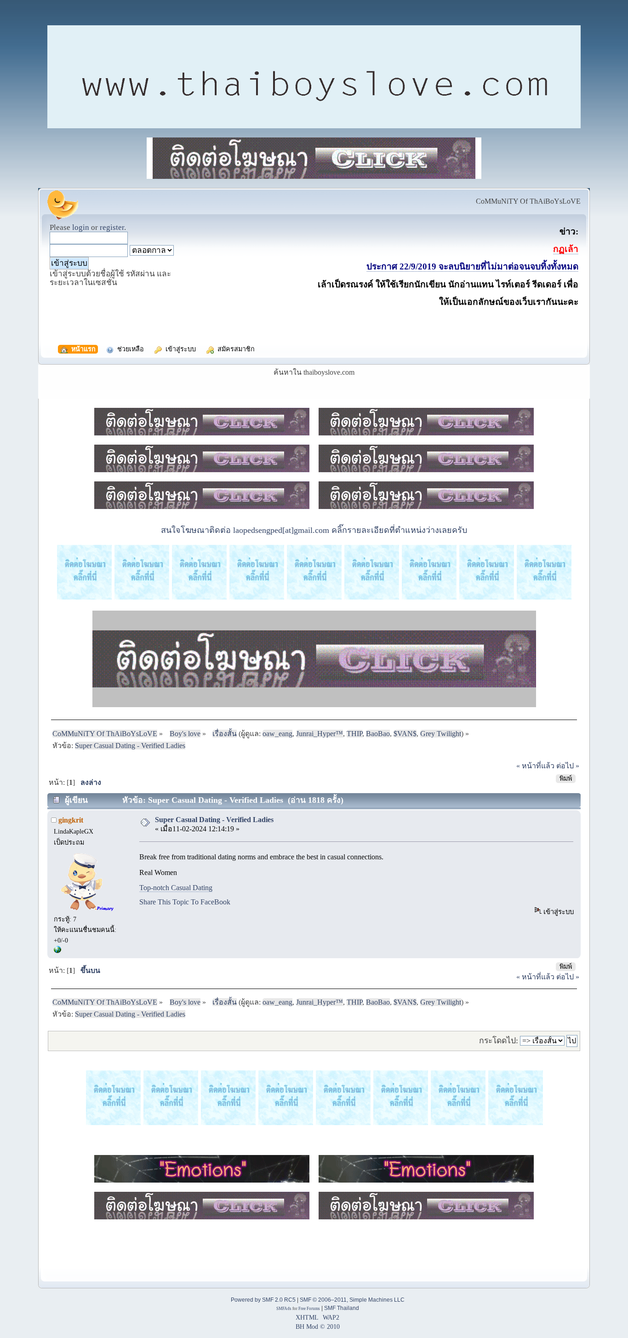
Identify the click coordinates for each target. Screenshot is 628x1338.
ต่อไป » (567, 766)
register (112, 227)
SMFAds (283, 1308)
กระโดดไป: (498, 1040)
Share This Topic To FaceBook (184, 902)
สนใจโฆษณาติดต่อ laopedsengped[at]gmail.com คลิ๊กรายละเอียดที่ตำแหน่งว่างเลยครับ (314, 530)
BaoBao (378, 734)
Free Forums (309, 1308)
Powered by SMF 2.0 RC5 (263, 1300)
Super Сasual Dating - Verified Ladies (214, 819)
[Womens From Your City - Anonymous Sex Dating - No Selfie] (57, 951)
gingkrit (70, 820)
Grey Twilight (440, 734)
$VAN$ (405, 734)
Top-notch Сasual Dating (175, 888)
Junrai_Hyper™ (319, 734)
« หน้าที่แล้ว (535, 766)
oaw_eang (277, 734)
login (80, 227)
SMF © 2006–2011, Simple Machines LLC (352, 1300)
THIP (354, 734)
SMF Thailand (341, 1308)
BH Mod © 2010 (318, 1326)
